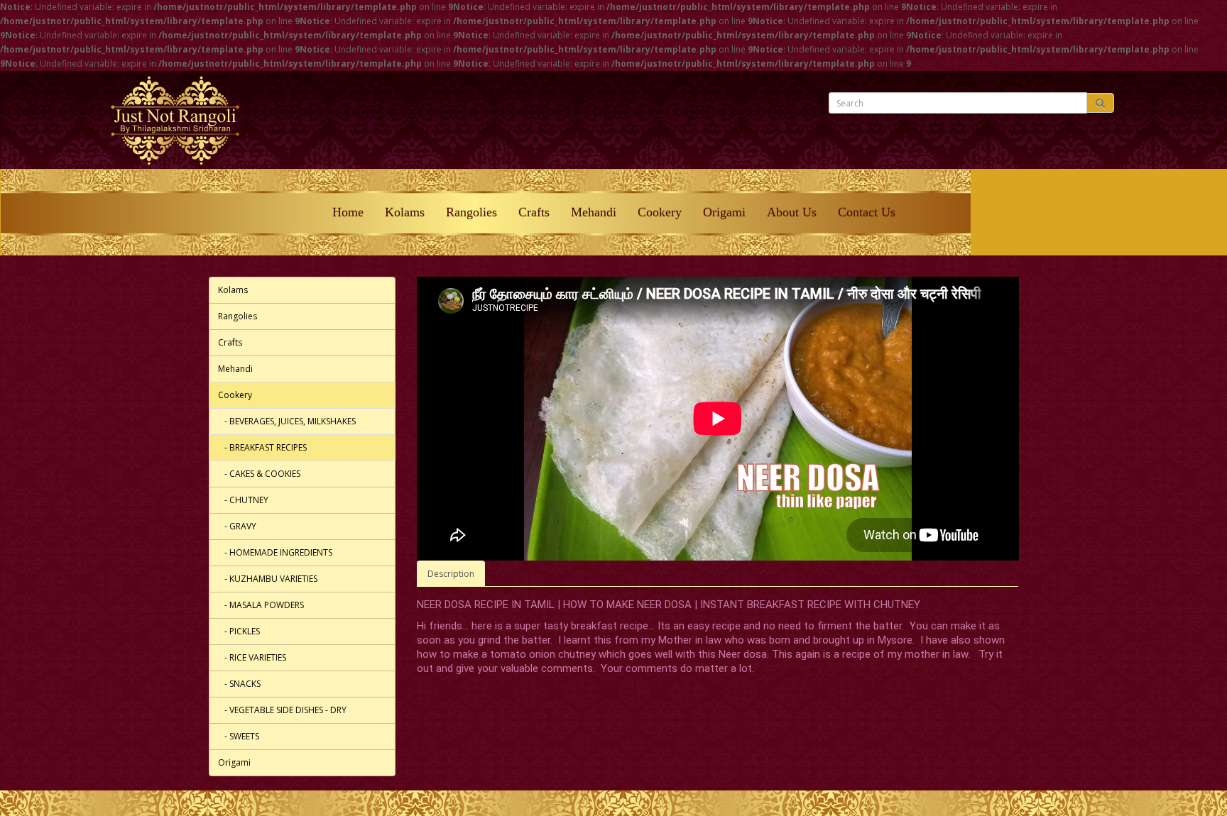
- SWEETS (238, 736)
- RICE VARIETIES (252, 657)
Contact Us (866, 212)
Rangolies (471, 212)
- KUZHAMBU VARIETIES (267, 579)
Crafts (534, 212)
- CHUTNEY (243, 500)
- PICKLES (239, 631)
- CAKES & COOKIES (259, 474)
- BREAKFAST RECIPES (262, 447)
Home (348, 212)
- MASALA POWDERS (261, 605)
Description (450, 574)
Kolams (405, 212)
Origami (724, 212)
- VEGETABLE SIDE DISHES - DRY (282, 710)
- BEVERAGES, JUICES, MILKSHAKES (287, 421)
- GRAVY (237, 526)
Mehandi (593, 212)
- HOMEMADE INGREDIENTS (275, 552)
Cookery (660, 212)
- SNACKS (239, 684)
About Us (792, 212)
